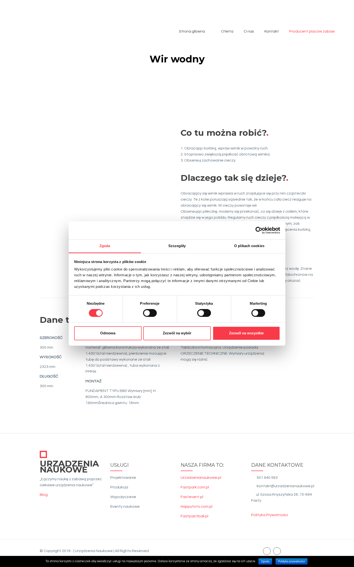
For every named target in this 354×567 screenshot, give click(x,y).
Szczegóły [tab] (177, 246)
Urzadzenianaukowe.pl (201, 477)
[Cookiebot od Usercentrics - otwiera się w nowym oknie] (259, 230)
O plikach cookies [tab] (249, 246)
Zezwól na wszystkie (246, 333)
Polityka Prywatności (269, 515)
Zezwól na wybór (177, 333)
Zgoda (265, 561)
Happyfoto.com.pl (196, 506)
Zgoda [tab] (104, 246)
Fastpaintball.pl (194, 516)
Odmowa (107, 333)
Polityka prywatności (291, 561)
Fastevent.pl (192, 497)
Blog (44, 495)
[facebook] (267, 551)
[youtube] (277, 551)
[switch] (150, 313)
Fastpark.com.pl (195, 487)
